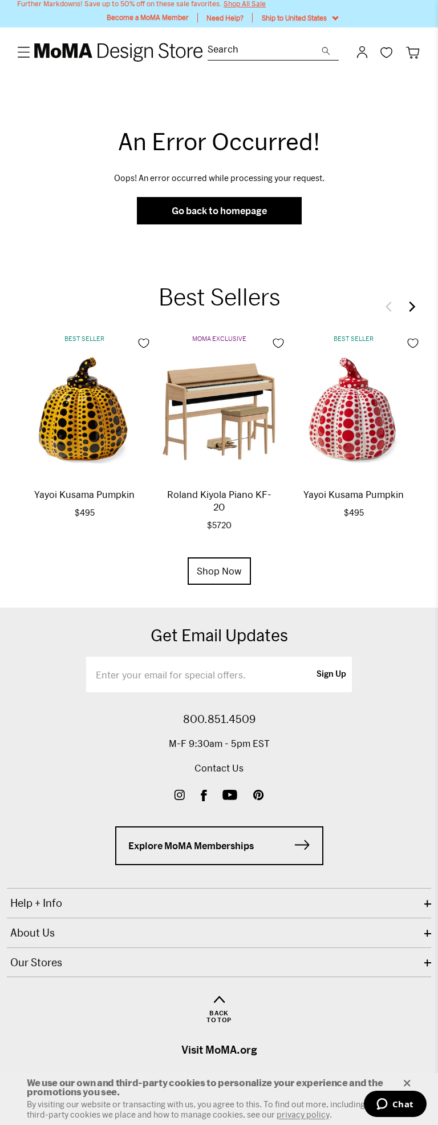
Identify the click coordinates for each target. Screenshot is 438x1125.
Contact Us (219, 767)
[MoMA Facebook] (204, 796)
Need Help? (225, 18)
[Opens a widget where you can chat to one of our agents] (395, 1105)
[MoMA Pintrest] (259, 796)
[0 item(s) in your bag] (412, 52)
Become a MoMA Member (148, 17)
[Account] (362, 52)
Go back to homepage (219, 210)
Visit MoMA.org (219, 1049)
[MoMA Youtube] (230, 796)
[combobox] (265, 50)
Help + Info (36, 903)
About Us (32, 932)
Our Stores (36, 962)
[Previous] (391, 307)
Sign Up (331, 674)
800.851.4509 (219, 719)
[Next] (409, 307)
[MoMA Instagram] (179, 796)
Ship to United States (294, 18)
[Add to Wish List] (143, 343)
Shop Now (219, 570)
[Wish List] (386, 52)
